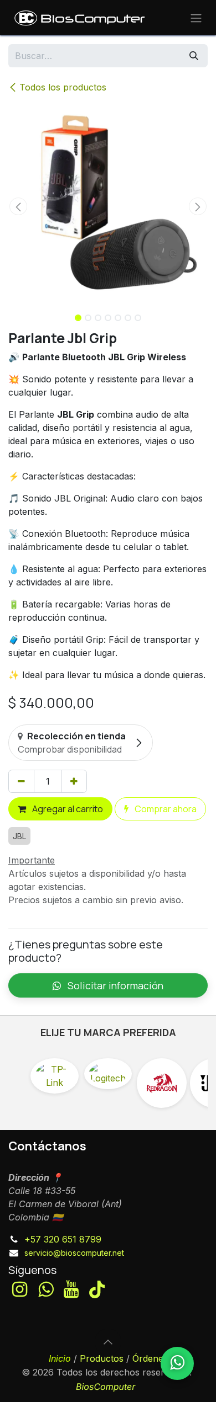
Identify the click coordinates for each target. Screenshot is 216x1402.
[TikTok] (97, 1289)
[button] (18, 206)
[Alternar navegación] (196, 18)
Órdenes (150, 1358)
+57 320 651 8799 (62, 1239)
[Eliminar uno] (21, 781)
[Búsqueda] (194, 55)
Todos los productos (62, 87)
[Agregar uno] (74, 781)
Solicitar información (114, 985)
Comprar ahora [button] (165, 809)
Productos (102, 1358)
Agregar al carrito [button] (66, 809)
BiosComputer (105, 1386)
